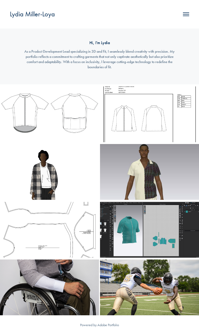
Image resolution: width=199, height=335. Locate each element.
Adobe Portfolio (108, 325)
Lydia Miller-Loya (32, 14)
